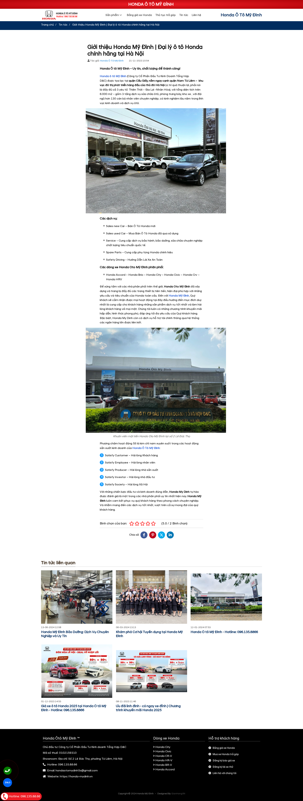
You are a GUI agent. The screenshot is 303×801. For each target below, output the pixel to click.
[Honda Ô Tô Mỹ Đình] (63, 15)
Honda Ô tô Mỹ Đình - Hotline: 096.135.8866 (224, 632)
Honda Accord (165, 769)
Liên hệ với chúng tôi (224, 773)
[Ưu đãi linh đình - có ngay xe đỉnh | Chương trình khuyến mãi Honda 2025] (151, 671)
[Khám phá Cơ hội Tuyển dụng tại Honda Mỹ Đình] (151, 597)
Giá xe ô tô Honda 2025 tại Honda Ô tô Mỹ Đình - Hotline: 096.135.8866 (73, 708)
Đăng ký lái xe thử (223, 767)
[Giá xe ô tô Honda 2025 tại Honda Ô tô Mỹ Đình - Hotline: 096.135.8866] (76, 671)
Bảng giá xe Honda (224, 748)
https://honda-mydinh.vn (76, 776)
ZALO (7, 782)
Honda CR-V (163, 756)
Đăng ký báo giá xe (224, 760)
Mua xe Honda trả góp (226, 754)
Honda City (162, 747)
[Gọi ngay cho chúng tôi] (8, 771)
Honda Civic (163, 751)
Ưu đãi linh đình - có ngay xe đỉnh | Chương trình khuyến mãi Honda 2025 (148, 708)
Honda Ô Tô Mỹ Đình (241, 15)
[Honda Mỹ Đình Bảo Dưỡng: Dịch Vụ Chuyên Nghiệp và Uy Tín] (76, 597)
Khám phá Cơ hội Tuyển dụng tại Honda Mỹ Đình (149, 634)
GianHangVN (178, 793)
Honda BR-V (163, 765)
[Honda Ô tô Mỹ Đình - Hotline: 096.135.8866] (226, 597)
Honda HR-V (163, 760)
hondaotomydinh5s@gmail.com (77, 770)
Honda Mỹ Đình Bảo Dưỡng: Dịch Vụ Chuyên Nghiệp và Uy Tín (75, 634)
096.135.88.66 (67, 764)
